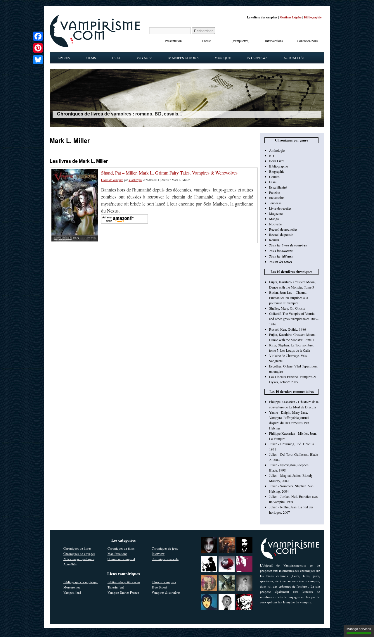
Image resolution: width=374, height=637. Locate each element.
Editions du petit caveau (124, 582)
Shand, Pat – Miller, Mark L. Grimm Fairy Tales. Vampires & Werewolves (169, 173)
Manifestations (183, 57)
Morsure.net (71, 587)
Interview (158, 553)
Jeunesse (275, 203)
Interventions (274, 40)
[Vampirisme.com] (95, 45)
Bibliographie (312, 17)
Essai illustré (278, 187)
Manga (274, 218)
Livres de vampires (112, 180)
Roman (274, 239)
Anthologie (277, 150)
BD (271, 155)
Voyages (144, 57)
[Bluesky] (38, 59)
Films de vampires (164, 582)
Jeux (116, 57)
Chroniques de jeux (165, 548)
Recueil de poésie (281, 234)
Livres (64, 57)
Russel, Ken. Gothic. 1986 (287, 329)
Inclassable (276, 197)
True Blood (159, 587)
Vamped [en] (72, 592)
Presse (206, 40)
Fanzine (274, 192)
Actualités (293, 57)
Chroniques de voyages (79, 553)
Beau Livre (276, 160)
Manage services (359, 629)
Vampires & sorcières (166, 592)
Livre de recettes (280, 208)
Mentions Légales (291, 17)
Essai (272, 181)
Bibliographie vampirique (80, 582)
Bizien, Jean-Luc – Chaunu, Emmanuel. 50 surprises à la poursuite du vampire (288, 297)
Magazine (276, 213)
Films (91, 57)
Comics (274, 176)
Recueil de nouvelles (283, 229)
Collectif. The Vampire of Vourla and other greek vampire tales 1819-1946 (293, 318)
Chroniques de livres (77, 548)
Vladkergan (135, 180)
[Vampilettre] (240, 40)
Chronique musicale (165, 559)
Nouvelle (275, 224)
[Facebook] (38, 36)
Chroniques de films (121, 548)
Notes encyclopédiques (78, 559)
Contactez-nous (307, 40)
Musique (222, 57)
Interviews (257, 57)
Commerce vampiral (121, 559)
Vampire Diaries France (123, 592)
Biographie (276, 171)
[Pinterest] (38, 48)
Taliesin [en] (116, 587)
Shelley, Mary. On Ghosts (287, 308)
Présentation (173, 40)
